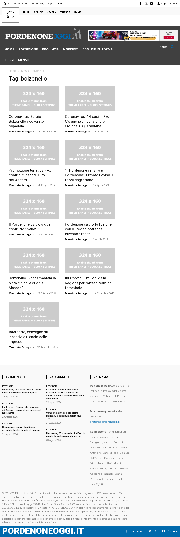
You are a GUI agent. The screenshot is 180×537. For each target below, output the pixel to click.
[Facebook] (140, 3)
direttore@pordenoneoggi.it (105, 422)
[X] (146, 3)
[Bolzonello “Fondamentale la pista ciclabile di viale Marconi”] (34, 260)
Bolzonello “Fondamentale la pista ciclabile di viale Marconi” (32, 283)
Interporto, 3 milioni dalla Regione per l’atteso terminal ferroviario (88, 283)
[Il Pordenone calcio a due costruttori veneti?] (34, 206)
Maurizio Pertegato (21, 131)
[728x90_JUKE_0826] (133, 40)
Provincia (7, 386)
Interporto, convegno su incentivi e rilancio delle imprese (28, 337)
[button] (168, 46)
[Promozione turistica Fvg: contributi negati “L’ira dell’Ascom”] (34, 152)
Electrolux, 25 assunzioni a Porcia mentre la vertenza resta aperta (21, 391)
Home (12, 71)
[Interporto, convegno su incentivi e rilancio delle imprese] (34, 314)
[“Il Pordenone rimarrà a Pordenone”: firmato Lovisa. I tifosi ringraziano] (90, 152)
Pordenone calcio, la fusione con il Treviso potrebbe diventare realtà (88, 229)
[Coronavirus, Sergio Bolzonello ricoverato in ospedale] (34, 98)
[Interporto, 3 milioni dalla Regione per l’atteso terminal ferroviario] (90, 260)
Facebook (136, 531)
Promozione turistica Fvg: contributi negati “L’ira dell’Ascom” (30, 175)
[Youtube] (151, 3)
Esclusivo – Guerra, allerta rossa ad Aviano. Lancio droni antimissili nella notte (21, 410)
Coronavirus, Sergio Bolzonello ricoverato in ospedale (28, 121)
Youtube (173, 531)
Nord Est (7, 423)
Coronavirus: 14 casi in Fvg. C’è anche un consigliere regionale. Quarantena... (87, 121)
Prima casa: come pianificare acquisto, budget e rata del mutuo (21, 429)
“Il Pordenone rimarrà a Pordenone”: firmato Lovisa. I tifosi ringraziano (89, 175)
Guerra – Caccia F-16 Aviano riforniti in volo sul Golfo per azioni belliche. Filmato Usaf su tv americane (65, 394)
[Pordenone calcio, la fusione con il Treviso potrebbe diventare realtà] (90, 206)
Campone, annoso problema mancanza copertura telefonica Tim (63, 416)
